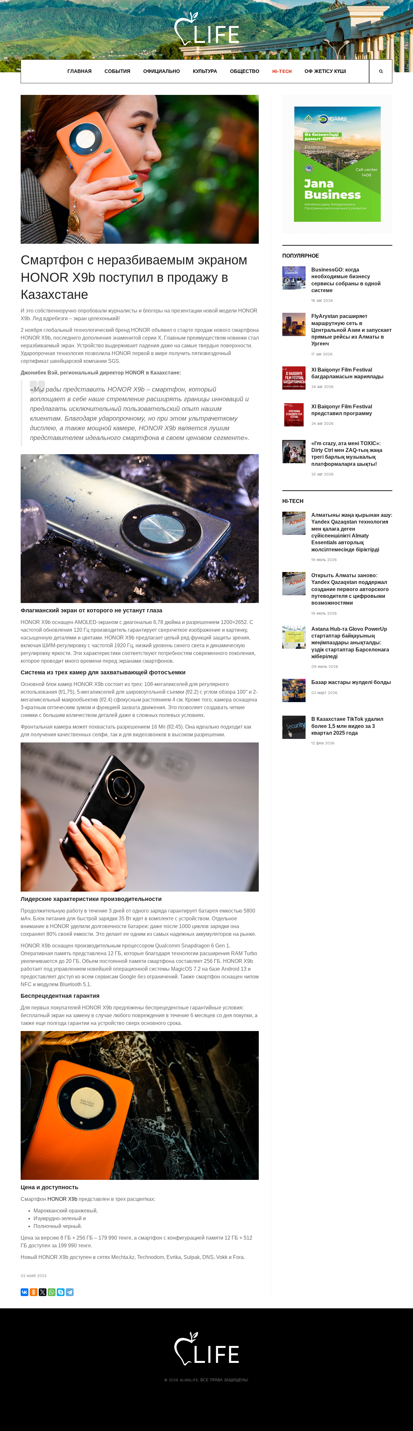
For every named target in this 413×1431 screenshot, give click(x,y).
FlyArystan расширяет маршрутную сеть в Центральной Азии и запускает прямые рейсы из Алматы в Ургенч (351, 329)
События (117, 71)
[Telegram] (70, 1292)
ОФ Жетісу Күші (325, 71)
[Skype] (61, 1292)
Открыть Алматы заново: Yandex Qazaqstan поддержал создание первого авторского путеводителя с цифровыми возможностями (350, 589)
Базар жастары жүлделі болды (351, 682)
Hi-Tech (282, 71)
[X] (42, 1292)
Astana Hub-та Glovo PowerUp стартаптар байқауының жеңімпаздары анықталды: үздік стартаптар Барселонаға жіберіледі (350, 642)
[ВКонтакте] (24, 1292)
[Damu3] (337, 164)
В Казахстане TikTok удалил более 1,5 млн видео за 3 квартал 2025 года (347, 726)
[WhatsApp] (51, 1292)
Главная (79, 71)
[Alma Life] (206, 29)
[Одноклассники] (33, 1292)
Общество (244, 71)
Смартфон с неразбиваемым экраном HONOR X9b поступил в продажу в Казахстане (134, 277)
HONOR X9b (62, 1199)
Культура (205, 71)
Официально (161, 71)
